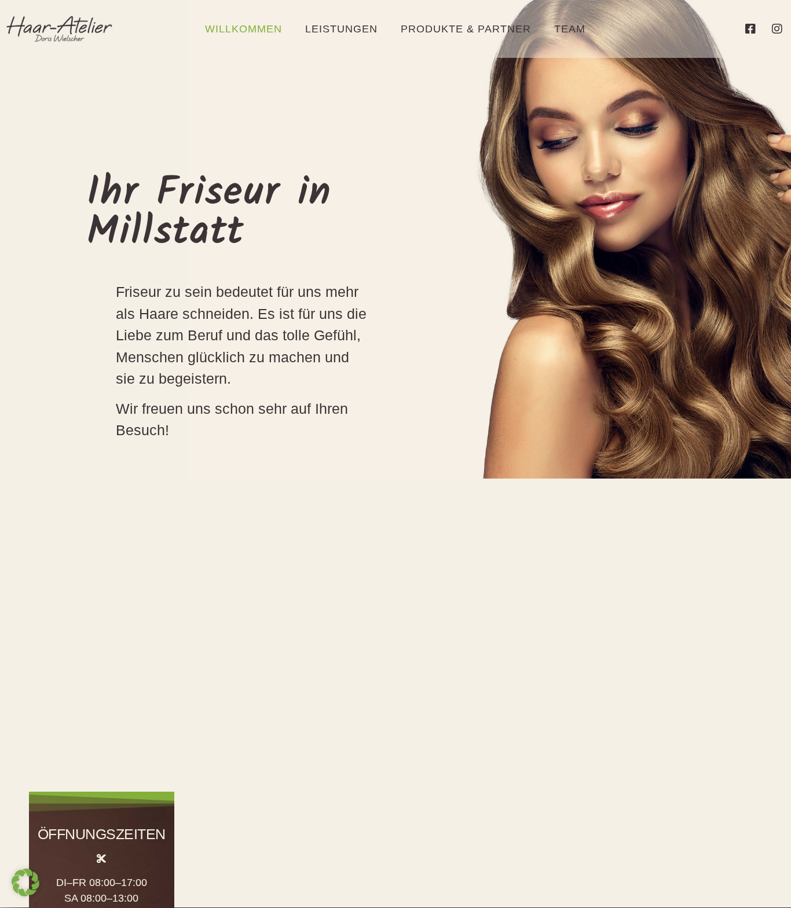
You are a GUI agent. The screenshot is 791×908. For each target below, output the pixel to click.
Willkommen (243, 29)
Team (569, 29)
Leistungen (341, 29)
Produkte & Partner (466, 29)
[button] (25, 882)
